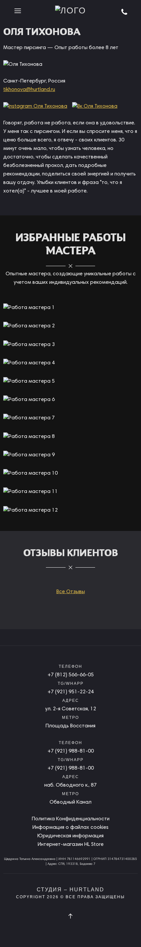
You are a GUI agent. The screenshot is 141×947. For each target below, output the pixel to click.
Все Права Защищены (95, 897)
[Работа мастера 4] (29, 363)
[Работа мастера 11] (30, 491)
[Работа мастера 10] (30, 473)
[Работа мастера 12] (30, 510)
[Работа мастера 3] (29, 344)
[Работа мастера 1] (29, 307)
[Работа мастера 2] (29, 326)
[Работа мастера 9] (29, 455)
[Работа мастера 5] (29, 381)
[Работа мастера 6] (29, 399)
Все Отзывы (70, 591)
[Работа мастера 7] (29, 418)
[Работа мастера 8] (29, 436)
